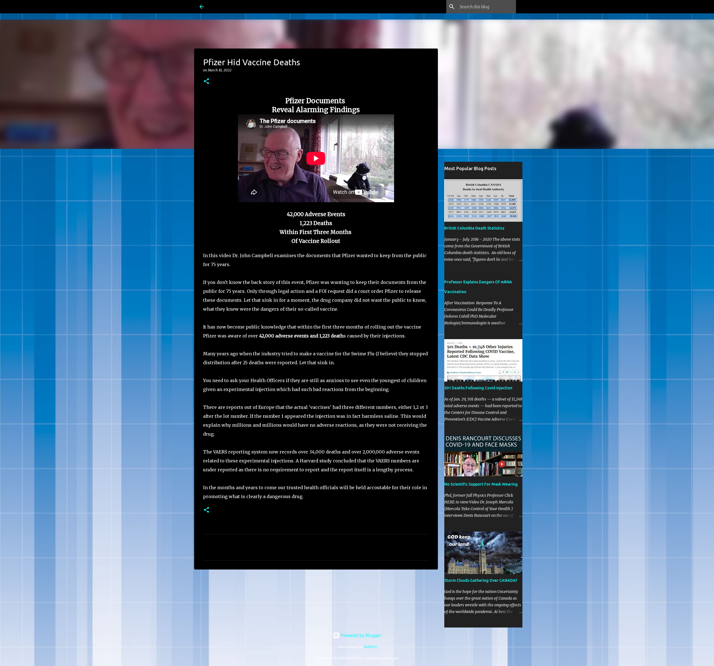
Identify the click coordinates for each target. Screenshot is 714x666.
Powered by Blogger (360, 635)
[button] (206, 81)
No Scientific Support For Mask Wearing (481, 484)
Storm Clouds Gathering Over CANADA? (480, 580)
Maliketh (370, 646)
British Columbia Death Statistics (474, 228)
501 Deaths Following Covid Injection (478, 388)
